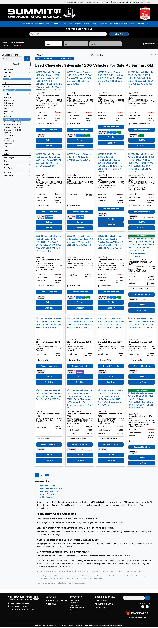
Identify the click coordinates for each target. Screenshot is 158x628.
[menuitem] (17, 76)
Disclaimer (101, 601)
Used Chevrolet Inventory (51, 488)
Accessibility (53, 625)
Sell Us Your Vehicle (48, 497)
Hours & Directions (56, 601)
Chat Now (49, 146)
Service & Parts (104, 604)
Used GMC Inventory (49, 491)
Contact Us (40, 625)
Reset (15, 64)
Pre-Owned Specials (77, 607)
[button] (27, 24)
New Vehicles (75, 600)
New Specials (75, 605)
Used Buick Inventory (49, 485)
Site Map (79, 625)
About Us (50, 597)
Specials (73, 610)
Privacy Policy (67, 625)
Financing (50, 604)
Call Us (49, 140)
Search (119, 34)
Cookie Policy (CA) (105, 597)
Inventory (76, 597)
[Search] (27, 58)
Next (47, 475)
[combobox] (54, 44)
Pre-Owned (74, 603)
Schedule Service (101, 608)
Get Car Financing (48, 494)
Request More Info (49, 130)
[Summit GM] (42, 13)
